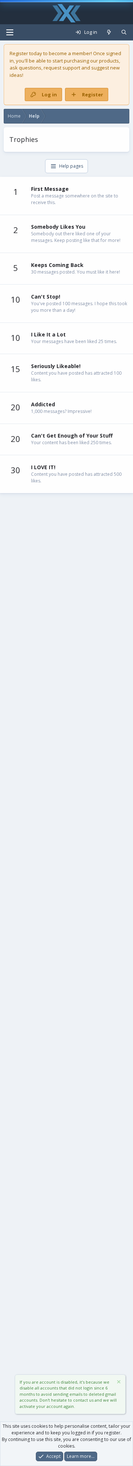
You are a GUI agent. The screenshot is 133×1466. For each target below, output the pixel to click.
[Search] (124, 32)
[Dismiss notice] (118, 1382)
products (109, 60)
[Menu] (9, 32)
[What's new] (109, 32)
